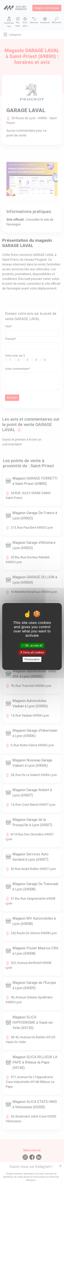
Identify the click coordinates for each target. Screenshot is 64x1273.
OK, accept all (33, 645)
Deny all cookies (33, 652)
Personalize (32, 659)
